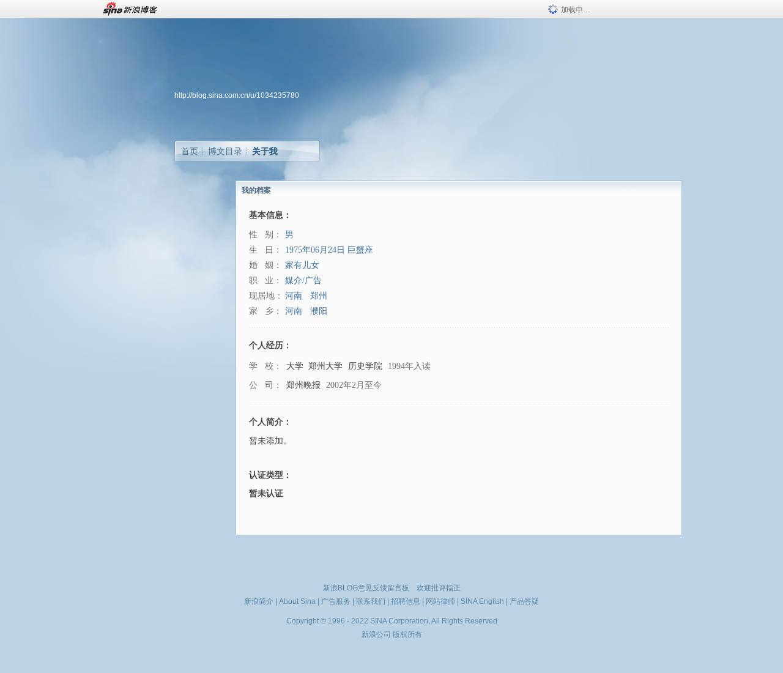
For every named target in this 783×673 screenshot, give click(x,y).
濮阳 (318, 311)
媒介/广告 (303, 280)
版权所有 (407, 634)
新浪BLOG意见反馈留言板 (366, 588)
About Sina (297, 601)
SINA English (482, 601)
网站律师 (440, 601)
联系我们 (370, 601)
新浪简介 (258, 601)
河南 (293, 295)
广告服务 (336, 601)
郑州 (318, 295)
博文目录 (225, 151)
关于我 (265, 151)
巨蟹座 (360, 250)
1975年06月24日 (315, 250)
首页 (189, 151)
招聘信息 (405, 601)
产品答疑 (524, 601)
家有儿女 (302, 265)
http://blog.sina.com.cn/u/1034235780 (236, 95)
